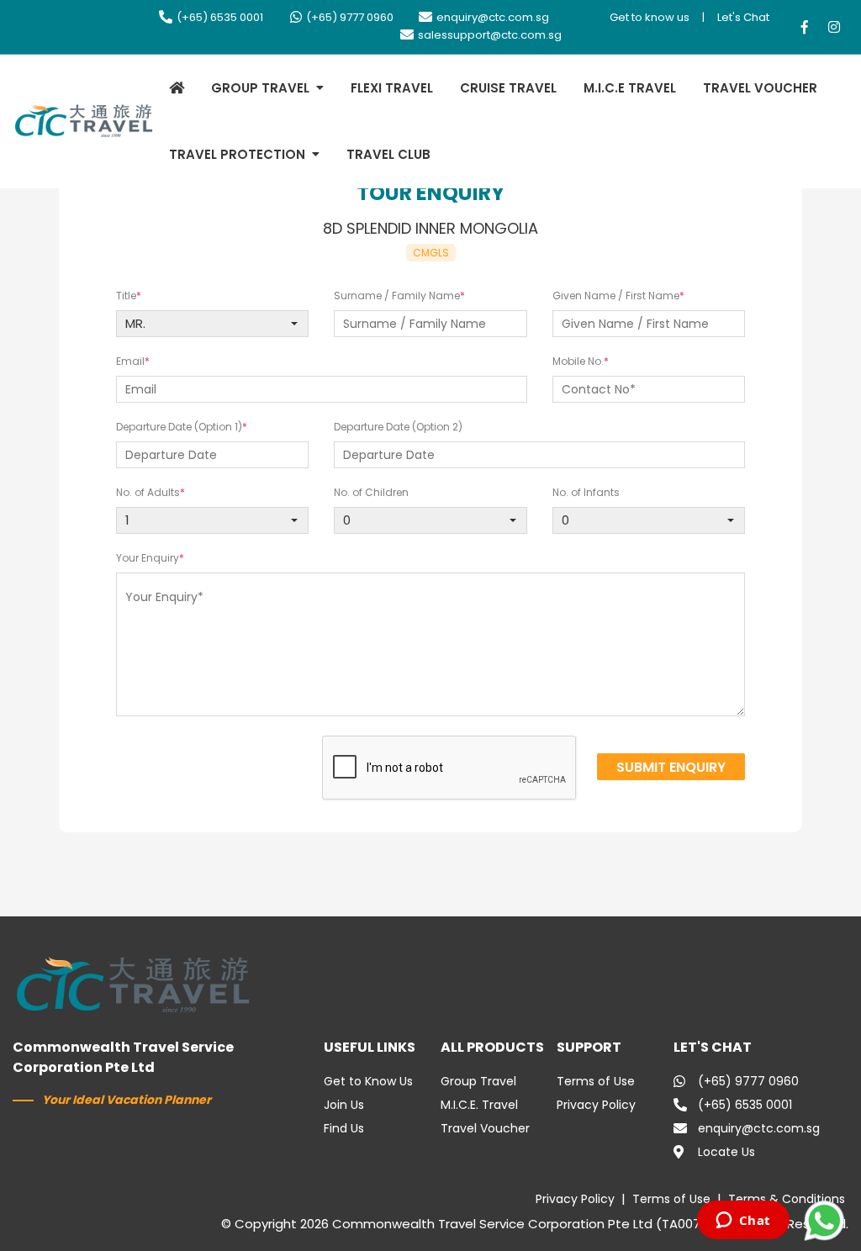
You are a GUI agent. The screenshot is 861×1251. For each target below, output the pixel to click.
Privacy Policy (596, 1104)
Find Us (344, 1128)
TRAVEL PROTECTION (237, 154)
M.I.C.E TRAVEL (630, 88)
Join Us (344, 1104)
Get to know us (649, 17)
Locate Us (726, 1151)
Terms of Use (596, 1081)
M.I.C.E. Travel (479, 1104)
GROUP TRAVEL (260, 88)
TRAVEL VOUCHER (760, 88)
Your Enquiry (147, 558)
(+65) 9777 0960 (350, 17)
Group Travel (478, 1081)
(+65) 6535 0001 (220, 17)
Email (130, 361)
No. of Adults (148, 492)
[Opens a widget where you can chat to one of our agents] (743, 1222)
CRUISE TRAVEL (508, 88)
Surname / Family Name (397, 295)
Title (126, 295)
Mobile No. (578, 361)
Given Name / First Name (615, 295)
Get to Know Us (368, 1081)
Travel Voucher (485, 1128)
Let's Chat (743, 17)
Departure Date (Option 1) (179, 427)
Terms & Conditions (786, 1198)
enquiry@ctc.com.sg (492, 17)
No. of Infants (586, 492)
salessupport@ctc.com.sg (490, 35)
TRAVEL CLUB (388, 154)
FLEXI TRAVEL (392, 88)
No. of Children (371, 492)
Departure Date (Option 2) (398, 427)
